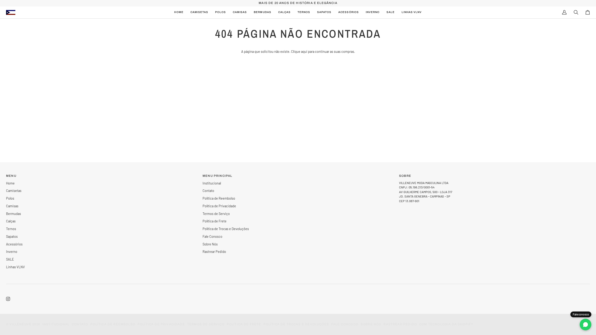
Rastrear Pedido (214, 251)
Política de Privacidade (219, 206)
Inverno (11, 251)
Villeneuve (20, 324)
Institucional (212, 183)
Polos (10, 198)
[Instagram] (8, 299)
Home (10, 183)
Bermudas (13, 213)
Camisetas (13, 190)
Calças (11, 221)
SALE (10, 259)
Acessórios (14, 244)
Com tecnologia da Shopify (446, 324)
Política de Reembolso (219, 198)
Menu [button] (11, 176)
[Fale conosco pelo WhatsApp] (585, 324)
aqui (304, 51)
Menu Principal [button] (217, 176)
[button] (239, 12)
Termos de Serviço (216, 213)
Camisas (12, 206)
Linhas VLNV (15, 267)
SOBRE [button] (405, 176)
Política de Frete (215, 221)
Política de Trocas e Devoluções (226, 229)
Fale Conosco (212, 236)
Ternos (11, 229)
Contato (208, 190)
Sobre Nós (210, 244)
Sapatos (12, 236)
